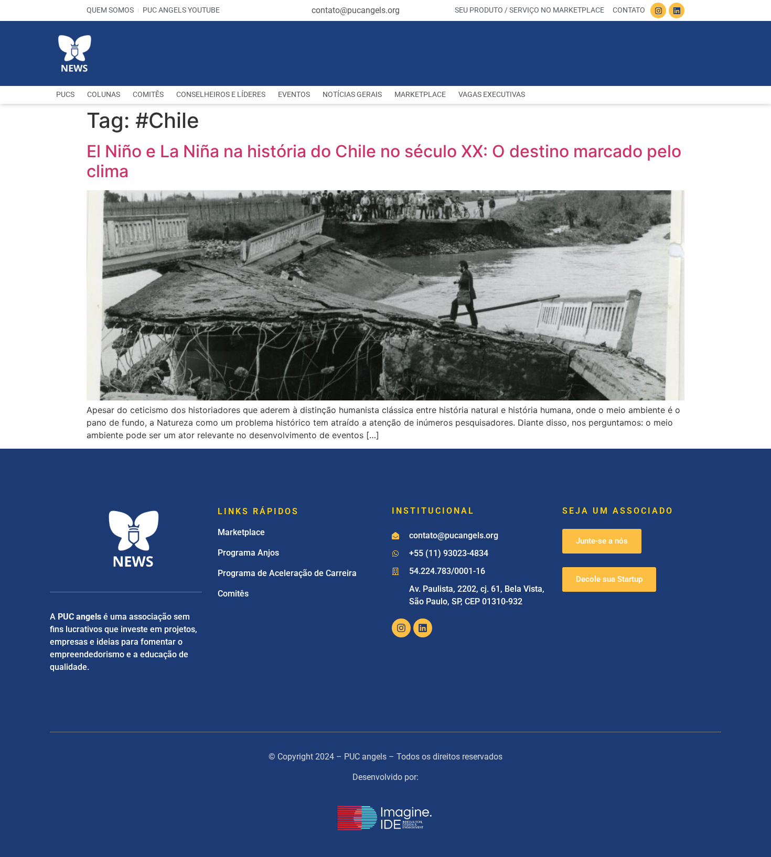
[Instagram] (658, 10)
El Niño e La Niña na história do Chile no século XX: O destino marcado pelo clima (384, 161)
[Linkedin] (676, 10)
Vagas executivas (491, 94)
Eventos (294, 94)
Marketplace (420, 94)
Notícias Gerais (352, 94)
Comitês (148, 94)
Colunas (103, 94)
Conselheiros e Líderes (220, 94)
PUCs (65, 94)
